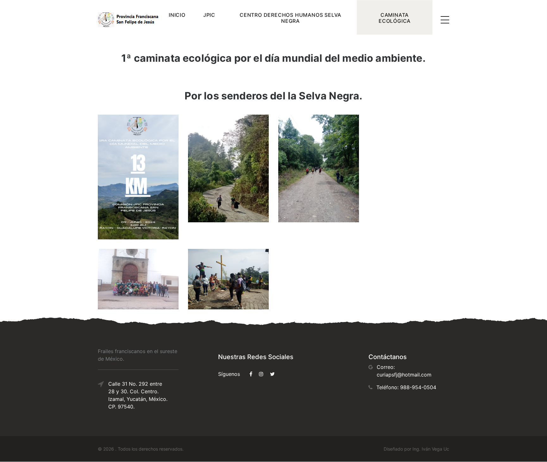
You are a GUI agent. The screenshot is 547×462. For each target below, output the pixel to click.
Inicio (177, 15)
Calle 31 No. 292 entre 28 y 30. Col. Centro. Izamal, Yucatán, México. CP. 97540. (137, 395)
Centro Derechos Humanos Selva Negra (290, 18)
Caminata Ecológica (395, 18)
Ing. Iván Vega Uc (430, 449)
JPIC (209, 15)
